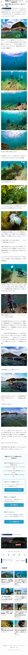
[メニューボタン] (1, 1)
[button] (3, 555)
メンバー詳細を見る (14, 521)
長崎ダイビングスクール (7, 8)
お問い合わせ (12, 647)
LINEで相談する (14, 505)
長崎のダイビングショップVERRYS (14, 1)
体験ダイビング (6, 645)
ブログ (17, 647)
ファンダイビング (21, 645)
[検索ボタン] (26, 1)
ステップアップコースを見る (14, 489)
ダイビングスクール (13, 645)
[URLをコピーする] (24, 555)
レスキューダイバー (18, 534)
